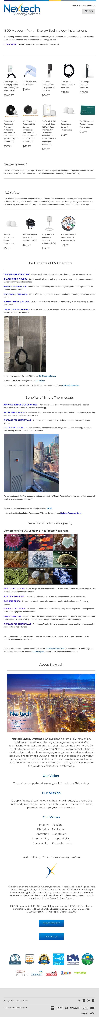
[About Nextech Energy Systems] (51, 936)
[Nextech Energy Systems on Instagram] (93, 1001)
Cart (90, 11)
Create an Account (88, 5)
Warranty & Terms (22, 1001)
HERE (49, 508)
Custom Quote (38, 651)
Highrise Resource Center (71, 513)
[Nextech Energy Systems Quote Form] (51, 923)
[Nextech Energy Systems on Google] (88, 1001)
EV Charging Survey (47, 376)
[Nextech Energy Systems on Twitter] (79, 1001)
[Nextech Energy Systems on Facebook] (83, 1001)
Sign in (75, 5)
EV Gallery (40, 381)
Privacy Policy (9, 1001)
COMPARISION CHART (55, 649)
